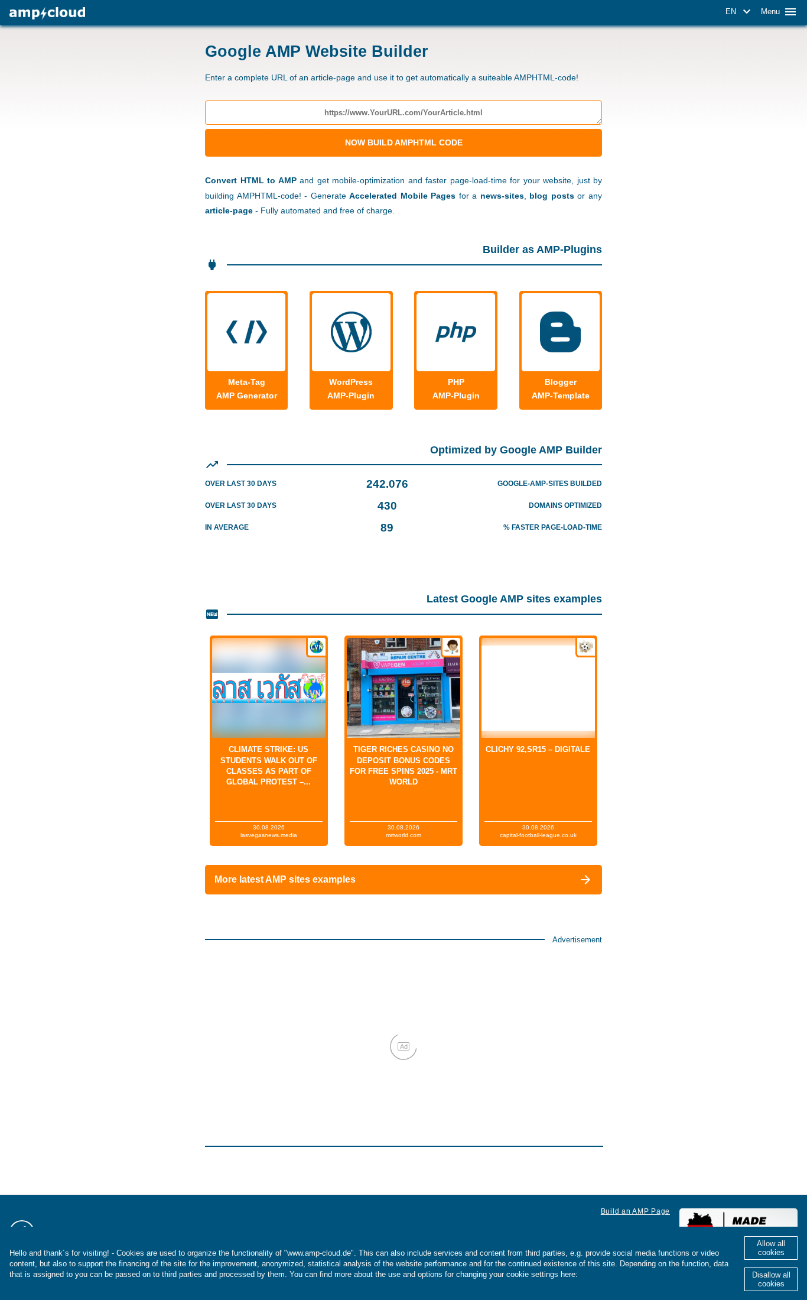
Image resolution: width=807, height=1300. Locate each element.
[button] (739, 12)
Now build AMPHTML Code (404, 142)
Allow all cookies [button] (771, 1248)
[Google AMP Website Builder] (47, 13)
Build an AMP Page (635, 1211)
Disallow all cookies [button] (771, 1279)
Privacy (593, 1274)
